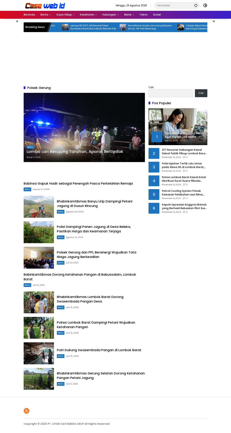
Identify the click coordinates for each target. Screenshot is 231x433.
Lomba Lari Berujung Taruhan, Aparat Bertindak (75, 151)
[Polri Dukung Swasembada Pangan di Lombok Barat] (39, 353)
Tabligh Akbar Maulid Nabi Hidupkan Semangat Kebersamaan (195, 27)
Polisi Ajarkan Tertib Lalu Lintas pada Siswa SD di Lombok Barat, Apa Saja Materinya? (183, 165)
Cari (151, 87)
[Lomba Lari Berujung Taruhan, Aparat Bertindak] (84, 127)
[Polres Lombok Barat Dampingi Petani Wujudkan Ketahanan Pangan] (39, 328)
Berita (30, 146)
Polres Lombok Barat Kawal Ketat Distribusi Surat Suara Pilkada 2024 (184, 179)
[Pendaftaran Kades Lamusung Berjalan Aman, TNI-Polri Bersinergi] (111, 27)
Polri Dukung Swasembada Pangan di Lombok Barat (99, 350)
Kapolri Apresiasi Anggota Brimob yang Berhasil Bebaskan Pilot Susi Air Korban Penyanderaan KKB (184, 206)
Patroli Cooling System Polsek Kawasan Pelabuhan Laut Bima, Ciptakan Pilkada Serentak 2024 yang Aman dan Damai (183, 192)
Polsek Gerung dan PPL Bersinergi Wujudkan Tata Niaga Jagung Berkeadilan (96, 254)
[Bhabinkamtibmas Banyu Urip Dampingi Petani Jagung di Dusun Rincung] (39, 207)
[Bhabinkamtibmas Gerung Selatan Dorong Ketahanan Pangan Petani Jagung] (39, 379)
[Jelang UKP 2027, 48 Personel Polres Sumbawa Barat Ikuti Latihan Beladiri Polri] (54, 27)
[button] (195, 5)
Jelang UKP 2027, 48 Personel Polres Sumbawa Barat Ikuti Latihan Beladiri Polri (82, 27)
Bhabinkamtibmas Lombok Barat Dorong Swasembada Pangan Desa (90, 299)
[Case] (45, 5)
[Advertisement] (115, 58)
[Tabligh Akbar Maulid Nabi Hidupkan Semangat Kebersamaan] (169, 27)
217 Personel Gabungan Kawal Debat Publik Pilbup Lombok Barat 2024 (184, 151)
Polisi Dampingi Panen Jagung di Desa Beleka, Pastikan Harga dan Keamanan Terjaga (94, 228)
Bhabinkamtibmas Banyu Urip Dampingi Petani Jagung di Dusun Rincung (94, 203)
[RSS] (26, 411)
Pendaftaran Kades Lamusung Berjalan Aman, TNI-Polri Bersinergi (139, 27)
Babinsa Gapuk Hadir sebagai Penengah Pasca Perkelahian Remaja (78, 183)
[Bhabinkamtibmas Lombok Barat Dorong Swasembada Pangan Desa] (39, 302)
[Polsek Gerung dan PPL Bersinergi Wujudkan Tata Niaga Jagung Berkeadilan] (39, 258)
